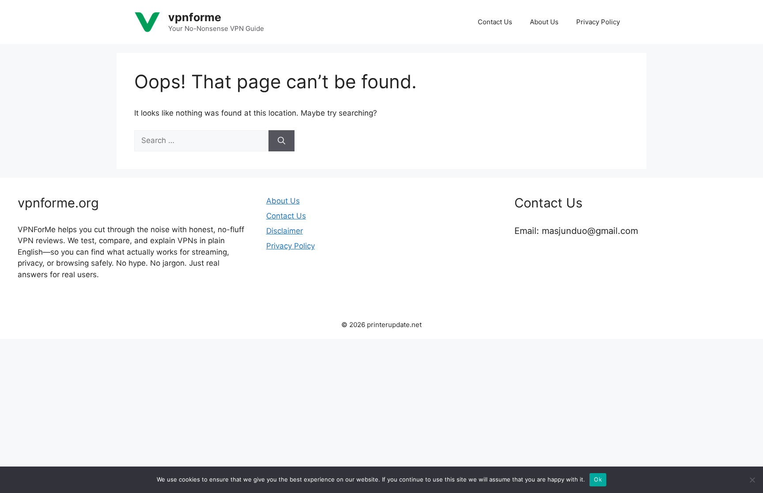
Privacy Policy (598, 22)
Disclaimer (284, 230)
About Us (544, 22)
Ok (598, 479)
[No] (752, 479)
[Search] (281, 140)
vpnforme (194, 17)
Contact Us (495, 22)
